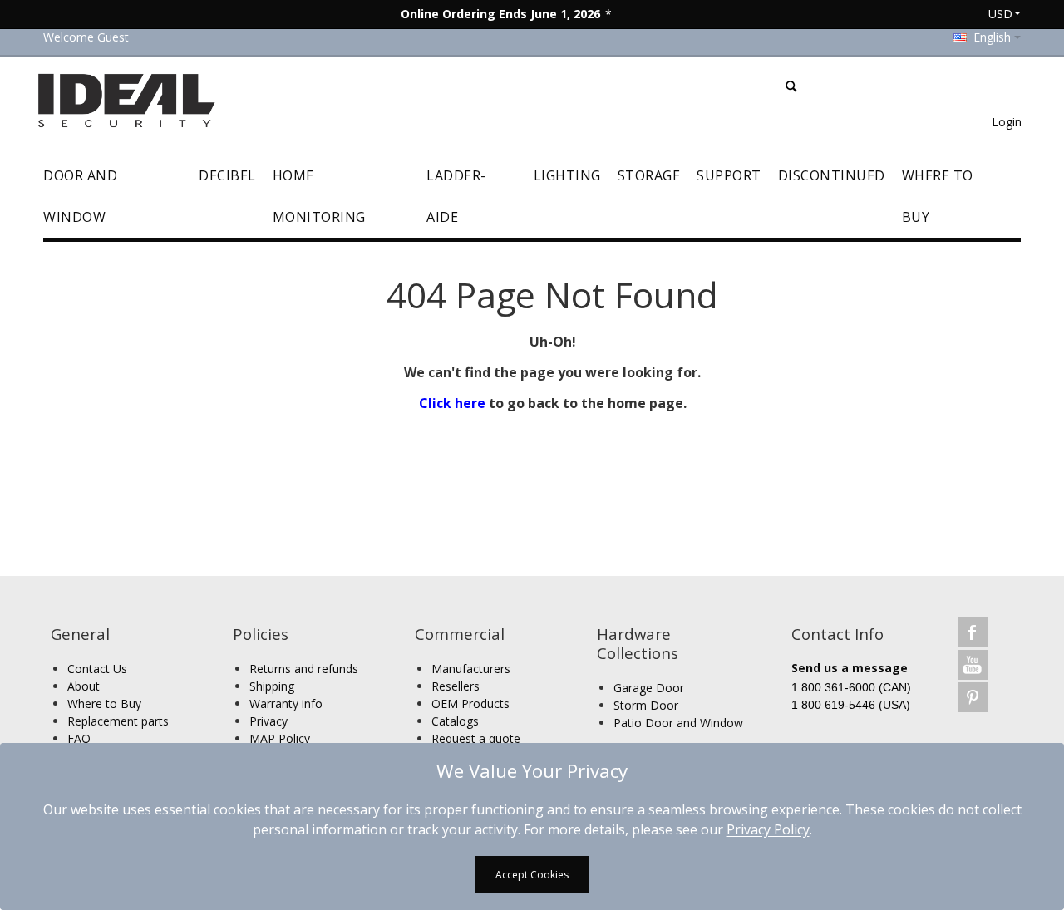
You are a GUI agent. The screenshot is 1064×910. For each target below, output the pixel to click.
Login (1007, 122)
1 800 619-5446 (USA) (850, 704)
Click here (452, 403)
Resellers (455, 686)
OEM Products (470, 703)
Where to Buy (104, 703)
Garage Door (648, 688)
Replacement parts (118, 721)
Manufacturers (470, 668)
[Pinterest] (973, 697)
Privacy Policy (768, 829)
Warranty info (286, 703)
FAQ (79, 738)
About (83, 686)
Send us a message (849, 668)
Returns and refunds (303, 668)
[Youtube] (973, 664)
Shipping (271, 686)
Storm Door (645, 705)
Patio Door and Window (678, 722)
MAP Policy (279, 738)
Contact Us (97, 668)
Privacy (268, 721)
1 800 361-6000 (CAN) (851, 687)
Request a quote (475, 738)
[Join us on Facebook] (973, 632)
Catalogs (455, 721)
